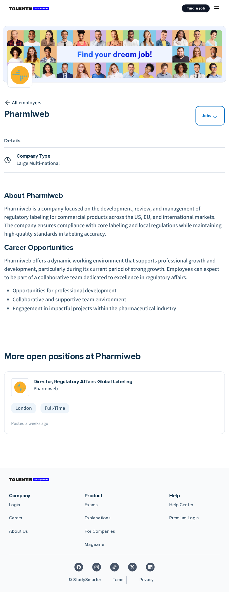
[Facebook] (78, 567)
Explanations (98, 518)
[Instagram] (96, 567)
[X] (132, 567)
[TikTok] (114, 567)
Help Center (181, 505)
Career (15, 518)
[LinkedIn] (150, 567)
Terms (119, 579)
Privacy (146, 579)
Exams (91, 505)
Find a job (196, 8)
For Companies (100, 531)
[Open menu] (216, 8)
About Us (18, 531)
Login (14, 505)
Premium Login (184, 518)
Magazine (94, 544)
